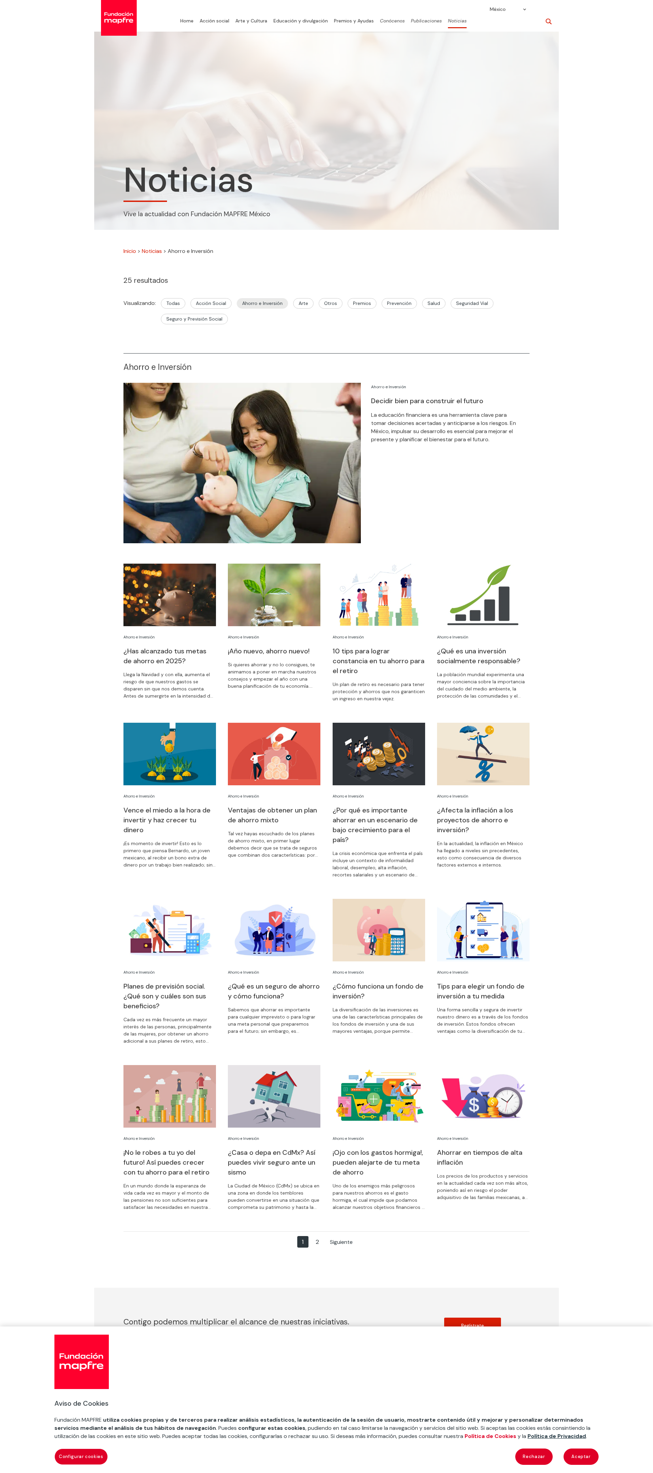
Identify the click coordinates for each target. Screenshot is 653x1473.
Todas (173, 303)
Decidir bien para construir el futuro (427, 400)
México (498, 9)
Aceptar (581, 1456)
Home (187, 21)
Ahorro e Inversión (262, 303)
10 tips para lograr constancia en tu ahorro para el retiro (378, 661)
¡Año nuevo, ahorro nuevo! (268, 651)
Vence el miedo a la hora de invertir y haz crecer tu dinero (167, 820)
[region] (326, 1399)
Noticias (457, 21)
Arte (303, 303)
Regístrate (472, 1326)
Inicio (129, 251)
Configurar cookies (81, 1456)
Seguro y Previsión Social (194, 319)
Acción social (214, 21)
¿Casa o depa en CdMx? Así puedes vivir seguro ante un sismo (271, 1162)
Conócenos (392, 21)
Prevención (399, 303)
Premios (362, 303)
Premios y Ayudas (354, 21)
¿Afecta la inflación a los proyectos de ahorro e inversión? (475, 820)
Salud (434, 303)
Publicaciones (426, 21)
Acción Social (211, 303)
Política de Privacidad (557, 1436)
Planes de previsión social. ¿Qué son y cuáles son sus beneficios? (164, 996)
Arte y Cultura (251, 21)
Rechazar (534, 1456)
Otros (330, 303)
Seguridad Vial (472, 303)
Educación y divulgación (300, 21)
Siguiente (341, 1242)
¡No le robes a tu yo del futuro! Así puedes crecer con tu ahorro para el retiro (166, 1162)
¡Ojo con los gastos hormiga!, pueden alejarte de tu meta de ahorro (378, 1162)
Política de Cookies (490, 1436)
